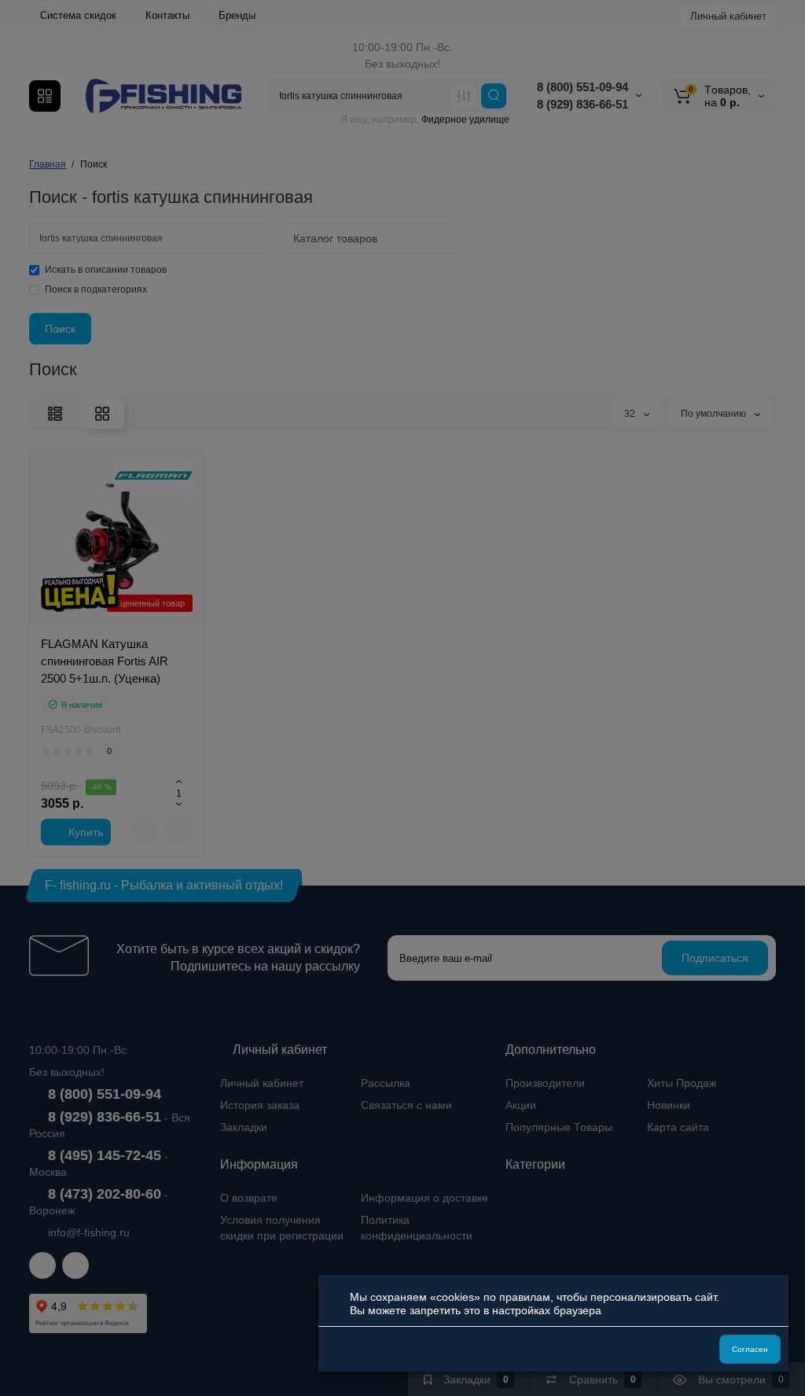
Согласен (750, 1349)
